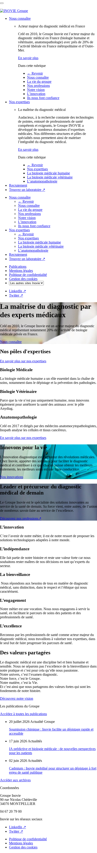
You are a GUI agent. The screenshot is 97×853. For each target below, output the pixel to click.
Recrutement (18, 185)
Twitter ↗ (16, 295)
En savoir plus (28, 58)
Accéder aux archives (15, 780)
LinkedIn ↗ (17, 291)
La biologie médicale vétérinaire (50, 177)
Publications (17, 266)
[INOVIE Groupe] (14, 11)
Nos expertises (19, 102)
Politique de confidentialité (28, 275)
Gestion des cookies (23, 279)
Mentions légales (21, 271)
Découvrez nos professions (20, 518)
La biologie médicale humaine (48, 173)
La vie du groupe (39, 81)
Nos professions (38, 86)
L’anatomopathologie (42, 181)
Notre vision (36, 90)
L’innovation (36, 94)
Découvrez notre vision (16, 698)
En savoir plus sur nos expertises (23, 361)
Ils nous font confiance (43, 98)
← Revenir (35, 73)
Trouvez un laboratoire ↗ (27, 190)
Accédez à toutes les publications (23, 714)
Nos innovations (11, 477)
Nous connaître (20, 18)
